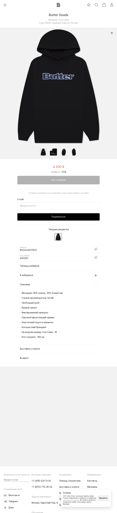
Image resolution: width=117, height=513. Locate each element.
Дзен (11, 508)
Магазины (92, 487)
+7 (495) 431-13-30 (41, 481)
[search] (96, 5)
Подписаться (58, 217)
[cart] (104, 5)
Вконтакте (14, 495)
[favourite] (89, 5)
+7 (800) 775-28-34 (42, 487)
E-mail (20, 199)
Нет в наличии (58, 180)
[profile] (111, 5)
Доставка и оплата (69, 487)
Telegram (13, 501)
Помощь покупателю (70, 481)
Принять (103, 498)
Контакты (92, 481)
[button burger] (5, 5)
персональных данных (71, 500)
